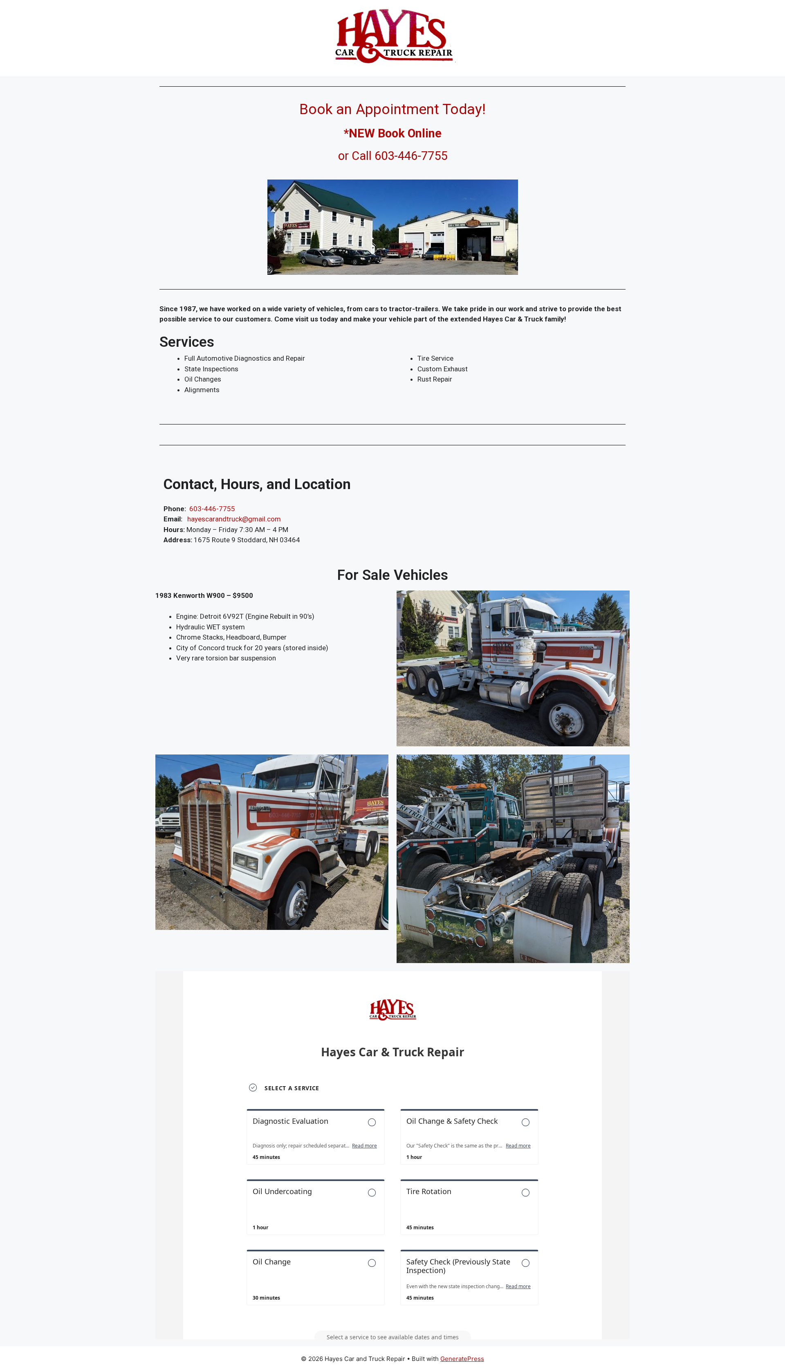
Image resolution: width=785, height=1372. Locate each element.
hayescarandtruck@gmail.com (234, 519)
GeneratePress (462, 1359)
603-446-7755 (212, 509)
